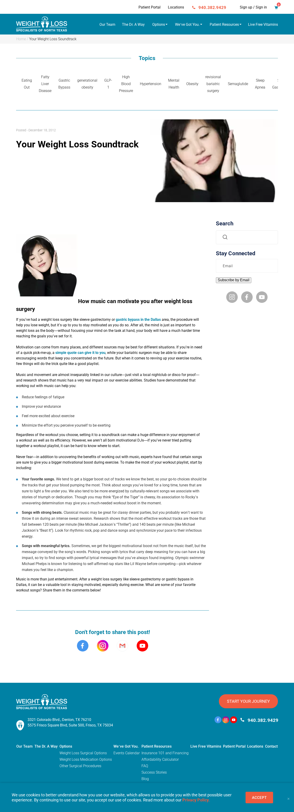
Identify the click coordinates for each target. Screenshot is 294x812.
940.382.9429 (212, 7)
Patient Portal (150, 7)
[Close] (288, 797)
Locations (176, 7)
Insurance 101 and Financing (165, 753)
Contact (271, 746)
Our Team (107, 24)
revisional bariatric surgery (213, 84)
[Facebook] (218, 720)
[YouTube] (233, 720)
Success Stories (154, 772)
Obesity (192, 84)
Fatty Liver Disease (45, 84)
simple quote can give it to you (80, 352)
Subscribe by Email (233, 280)
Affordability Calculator (160, 759)
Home (21, 39)
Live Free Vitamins (263, 24)
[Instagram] (225, 720)
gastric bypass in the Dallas (138, 319)
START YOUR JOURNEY (248, 701)
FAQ (144, 766)
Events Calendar (126, 753)
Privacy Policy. (196, 800)
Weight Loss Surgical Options (83, 753)
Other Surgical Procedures (80, 766)
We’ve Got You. (187, 24)
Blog (145, 779)
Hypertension (150, 84)
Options (158, 24)
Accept (259, 797)
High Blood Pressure (126, 84)
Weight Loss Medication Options (85, 759)
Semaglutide (238, 84)
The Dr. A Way (133, 24)
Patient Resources (224, 24)
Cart (276, 8)
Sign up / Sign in (253, 7)
